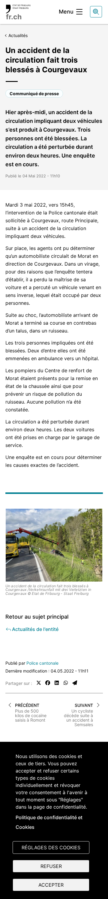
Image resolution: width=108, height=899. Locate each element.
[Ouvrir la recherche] (96, 11)
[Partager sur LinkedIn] (56, 682)
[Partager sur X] (38, 682)
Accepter (51, 885)
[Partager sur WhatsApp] (65, 682)
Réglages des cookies (51, 847)
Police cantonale (42, 663)
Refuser (51, 866)
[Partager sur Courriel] (74, 682)
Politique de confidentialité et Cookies (49, 822)
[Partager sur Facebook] (47, 682)
